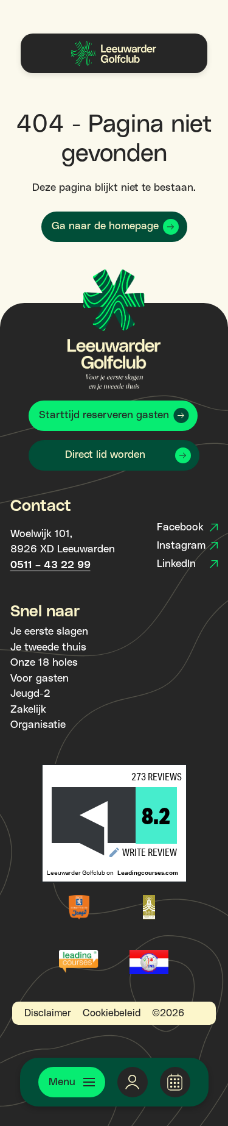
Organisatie (38, 724)
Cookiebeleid (111, 1013)
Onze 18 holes (44, 662)
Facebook (180, 527)
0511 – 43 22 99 (50, 565)
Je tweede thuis (48, 647)
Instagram (181, 545)
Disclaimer (47, 1013)
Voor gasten (39, 678)
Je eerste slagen (49, 631)
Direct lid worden (105, 454)
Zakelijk (28, 709)
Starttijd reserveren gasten (104, 415)
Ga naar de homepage (105, 226)
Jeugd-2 (30, 693)
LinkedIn (176, 563)
